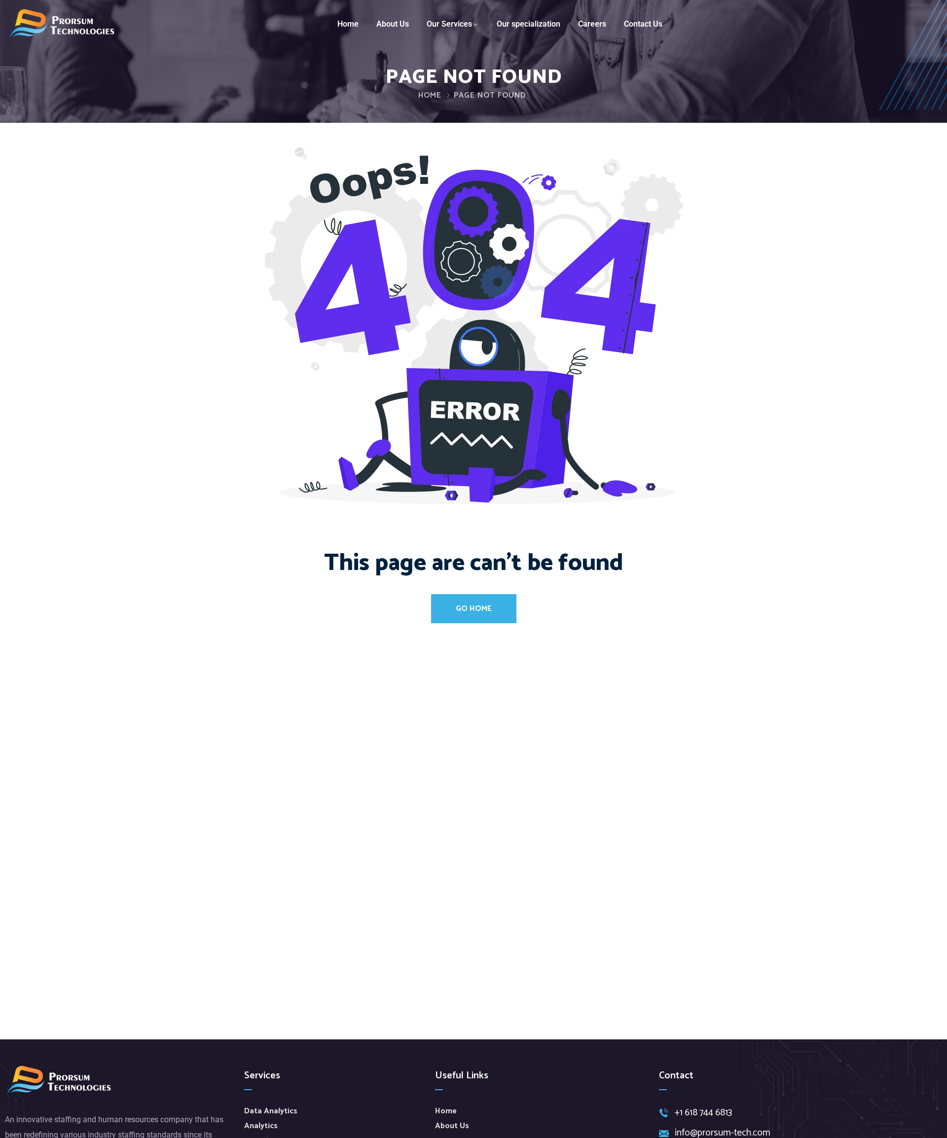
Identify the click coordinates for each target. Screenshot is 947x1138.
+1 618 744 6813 (703, 1113)
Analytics (261, 1126)
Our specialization (528, 24)
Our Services (449, 24)
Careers (592, 24)
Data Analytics (270, 1111)
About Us (392, 24)
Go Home (474, 608)
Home (348, 24)
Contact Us (643, 24)
